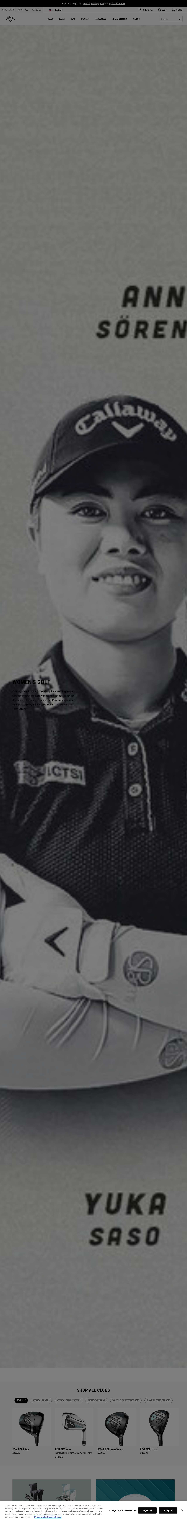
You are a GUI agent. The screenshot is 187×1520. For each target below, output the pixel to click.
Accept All (168, 1510)
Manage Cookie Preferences (122, 1510)
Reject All (147, 1510)
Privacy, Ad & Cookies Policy (47, 1517)
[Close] (182, 1510)
